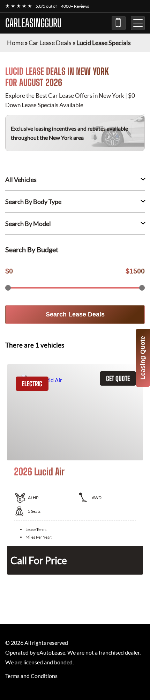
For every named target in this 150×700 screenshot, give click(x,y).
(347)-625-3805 (119, 23)
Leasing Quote (142, 358)
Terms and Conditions (31, 675)
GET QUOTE (118, 378)
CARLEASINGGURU (33, 23)
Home (15, 42)
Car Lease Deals (50, 42)
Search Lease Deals (75, 314)
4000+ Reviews (75, 6)
